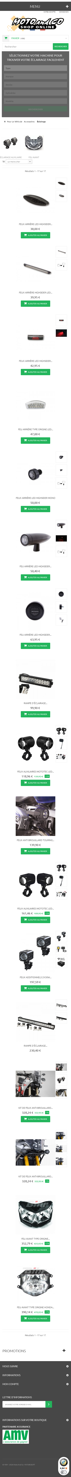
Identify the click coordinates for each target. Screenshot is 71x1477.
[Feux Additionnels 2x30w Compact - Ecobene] (35, 953)
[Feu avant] (33, 142)
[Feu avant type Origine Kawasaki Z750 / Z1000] (35, 1214)
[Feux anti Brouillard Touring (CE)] (35, 816)
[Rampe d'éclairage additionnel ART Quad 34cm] (35, 679)
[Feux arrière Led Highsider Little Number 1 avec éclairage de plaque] (35, 200)
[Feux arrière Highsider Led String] (35, 268)
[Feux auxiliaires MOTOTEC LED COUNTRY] (35, 884)
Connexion (64, 12)
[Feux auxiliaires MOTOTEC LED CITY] (35, 747)
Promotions (14, 1351)
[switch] (64, 1472)
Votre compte (49, 12)
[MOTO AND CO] (35, 23)
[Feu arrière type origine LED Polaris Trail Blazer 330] (35, 405)
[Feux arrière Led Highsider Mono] (35, 473)
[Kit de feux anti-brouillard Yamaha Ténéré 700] (35, 1083)
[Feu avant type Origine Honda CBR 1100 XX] (35, 1283)
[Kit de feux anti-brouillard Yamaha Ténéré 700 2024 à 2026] (35, 1152)
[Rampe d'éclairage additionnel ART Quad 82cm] (35, 1021)
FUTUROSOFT (30, 1464)
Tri (3, 161)
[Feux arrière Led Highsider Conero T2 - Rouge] (35, 337)
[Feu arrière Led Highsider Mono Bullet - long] (35, 542)
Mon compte (10, 1384)
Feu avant (34, 157)
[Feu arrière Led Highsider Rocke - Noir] (35, 610)
